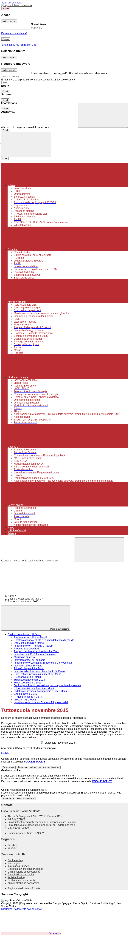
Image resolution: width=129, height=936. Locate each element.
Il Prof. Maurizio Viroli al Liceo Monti (34, 688)
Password (36, 27)
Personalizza (8, 767)
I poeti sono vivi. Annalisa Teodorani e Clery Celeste (43, 662)
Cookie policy (15, 860)
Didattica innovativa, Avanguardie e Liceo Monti (40, 691)
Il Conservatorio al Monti (27, 677)
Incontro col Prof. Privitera (28, 665)
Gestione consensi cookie (22, 880)
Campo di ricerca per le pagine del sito (22, 560)
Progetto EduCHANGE (26, 648)
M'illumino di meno (24, 657)
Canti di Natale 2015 (25, 694)
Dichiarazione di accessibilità (24, 871)
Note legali (14, 863)
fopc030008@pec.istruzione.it (44, 825)
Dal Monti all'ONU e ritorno (29, 643)
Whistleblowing (16, 877)
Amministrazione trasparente (23, 883)
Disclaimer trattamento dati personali (21, 909)
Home (11, 596)
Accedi (6, 8)
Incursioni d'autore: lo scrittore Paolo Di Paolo (39, 671)
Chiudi (5, 91)
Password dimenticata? (14, 33)
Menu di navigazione (59, 629)
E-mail (34, 73)
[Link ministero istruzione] (16, 5)
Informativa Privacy (18, 866)
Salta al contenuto (11, 2)
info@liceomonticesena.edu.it (45, 822)
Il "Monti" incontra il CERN (28, 696)
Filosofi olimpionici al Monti (29, 668)
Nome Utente (38, 24)
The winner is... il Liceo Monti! (30, 637)
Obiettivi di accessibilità (21, 874)
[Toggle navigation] (26, 144)
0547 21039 (18, 819)
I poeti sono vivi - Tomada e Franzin (33, 645)
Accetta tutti (49, 767)
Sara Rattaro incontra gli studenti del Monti (37, 674)
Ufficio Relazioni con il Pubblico (25, 869)
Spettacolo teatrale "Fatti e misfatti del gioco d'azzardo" (44, 640)
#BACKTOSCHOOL (25, 699)
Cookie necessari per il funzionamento (23, 789)
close (5, 158)
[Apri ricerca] (103, 115)
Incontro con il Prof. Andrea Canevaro (35, 654)
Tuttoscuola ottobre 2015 (27, 682)
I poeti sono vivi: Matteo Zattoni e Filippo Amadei (41, 702)
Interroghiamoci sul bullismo (29, 660)
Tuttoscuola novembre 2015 (29, 679)
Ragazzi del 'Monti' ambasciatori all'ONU (36, 651)
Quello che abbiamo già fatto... (24, 598)
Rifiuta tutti (26, 767)
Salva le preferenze (25, 798)
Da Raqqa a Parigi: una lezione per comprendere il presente (47, 685)
